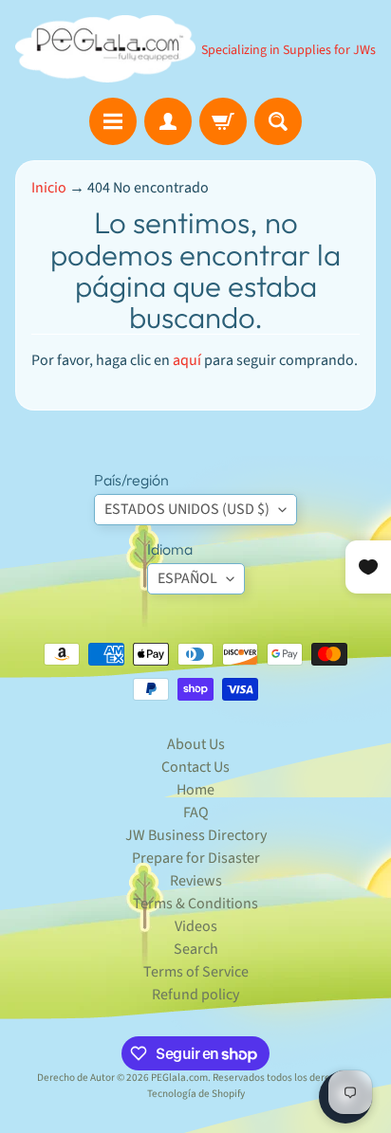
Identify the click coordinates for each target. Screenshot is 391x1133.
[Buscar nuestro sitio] (278, 121)
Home (195, 789)
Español (187, 578)
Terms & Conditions (195, 903)
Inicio (48, 187)
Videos (196, 926)
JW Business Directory (196, 835)
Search (196, 949)
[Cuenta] (168, 121)
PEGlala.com (179, 1077)
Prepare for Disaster (196, 858)
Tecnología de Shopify (196, 1094)
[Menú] (113, 121)
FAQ (196, 812)
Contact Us (195, 767)
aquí (187, 360)
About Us (196, 744)
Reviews (196, 880)
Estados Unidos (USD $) (187, 509)
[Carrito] (223, 121)
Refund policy (195, 994)
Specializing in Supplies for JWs (288, 50)
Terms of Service (196, 971)
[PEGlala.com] (105, 48)
